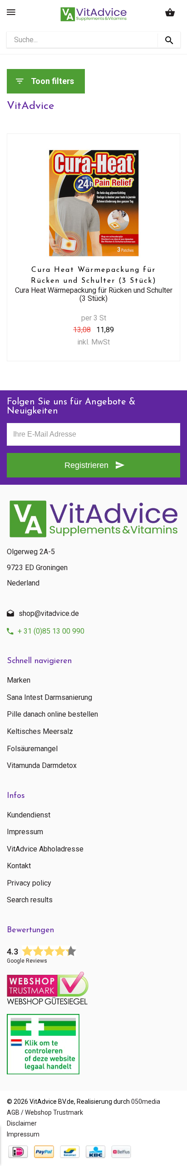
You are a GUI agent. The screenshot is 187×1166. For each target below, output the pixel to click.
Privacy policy (29, 883)
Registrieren (86, 465)
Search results (30, 900)
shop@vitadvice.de (49, 613)
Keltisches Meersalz (40, 732)
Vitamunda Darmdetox (42, 766)
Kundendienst (28, 815)
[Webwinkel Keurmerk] (93, 985)
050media (145, 1101)
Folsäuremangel (32, 749)
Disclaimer (22, 1123)
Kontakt (19, 866)
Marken (18, 680)
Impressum (25, 832)
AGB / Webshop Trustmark (45, 1112)
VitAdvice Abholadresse (45, 849)
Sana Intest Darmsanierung (49, 698)
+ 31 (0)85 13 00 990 (51, 631)
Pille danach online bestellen (52, 714)
